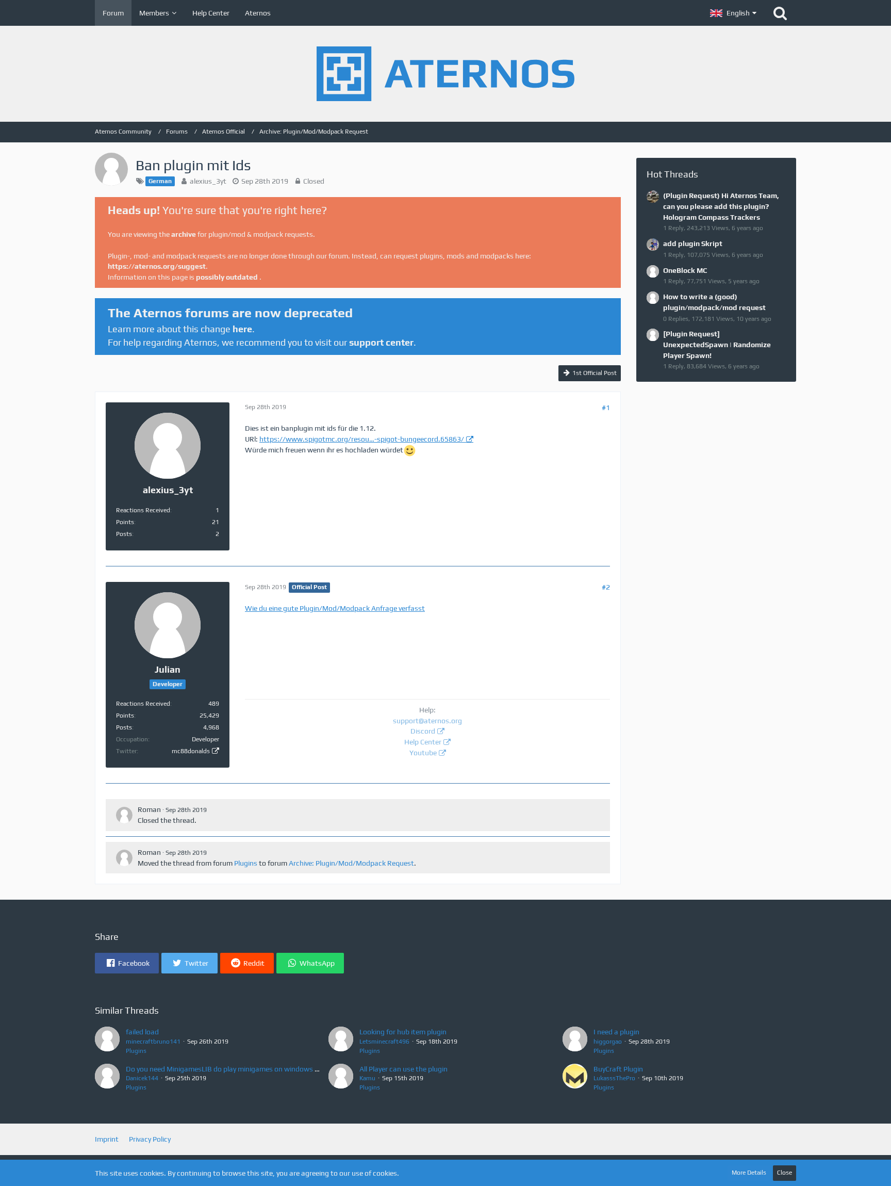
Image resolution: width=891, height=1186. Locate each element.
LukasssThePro (614, 1078)
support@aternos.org (427, 721)
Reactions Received (143, 510)
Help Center (422, 742)
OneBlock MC (685, 270)
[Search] (780, 13)
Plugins (245, 863)
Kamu (367, 1078)
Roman (149, 809)
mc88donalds (191, 751)
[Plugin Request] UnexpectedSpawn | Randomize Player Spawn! (717, 344)
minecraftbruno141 (153, 1041)
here (242, 328)
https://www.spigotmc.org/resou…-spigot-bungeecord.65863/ (361, 439)
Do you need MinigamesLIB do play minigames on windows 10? (226, 1069)
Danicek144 (142, 1078)
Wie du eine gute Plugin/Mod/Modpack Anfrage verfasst (335, 608)
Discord (422, 731)
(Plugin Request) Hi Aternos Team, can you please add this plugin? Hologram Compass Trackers (721, 206)
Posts (124, 534)
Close (784, 1172)
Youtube (423, 753)
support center (381, 342)
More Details (749, 1172)
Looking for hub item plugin (403, 1032)
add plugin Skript (692, 243)
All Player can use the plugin (403, 1069)
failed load (142, 1032)
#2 (606, 587)
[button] (733, 13)
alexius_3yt (208, 181)
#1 (606, 407)
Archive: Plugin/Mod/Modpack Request (351, 863)
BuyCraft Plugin (618, 1069)
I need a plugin (616, 1032)
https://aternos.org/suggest (157, 266)
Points (125, 522)
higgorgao (607, 1041)
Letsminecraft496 (384, 1041)
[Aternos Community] (445, 73)
